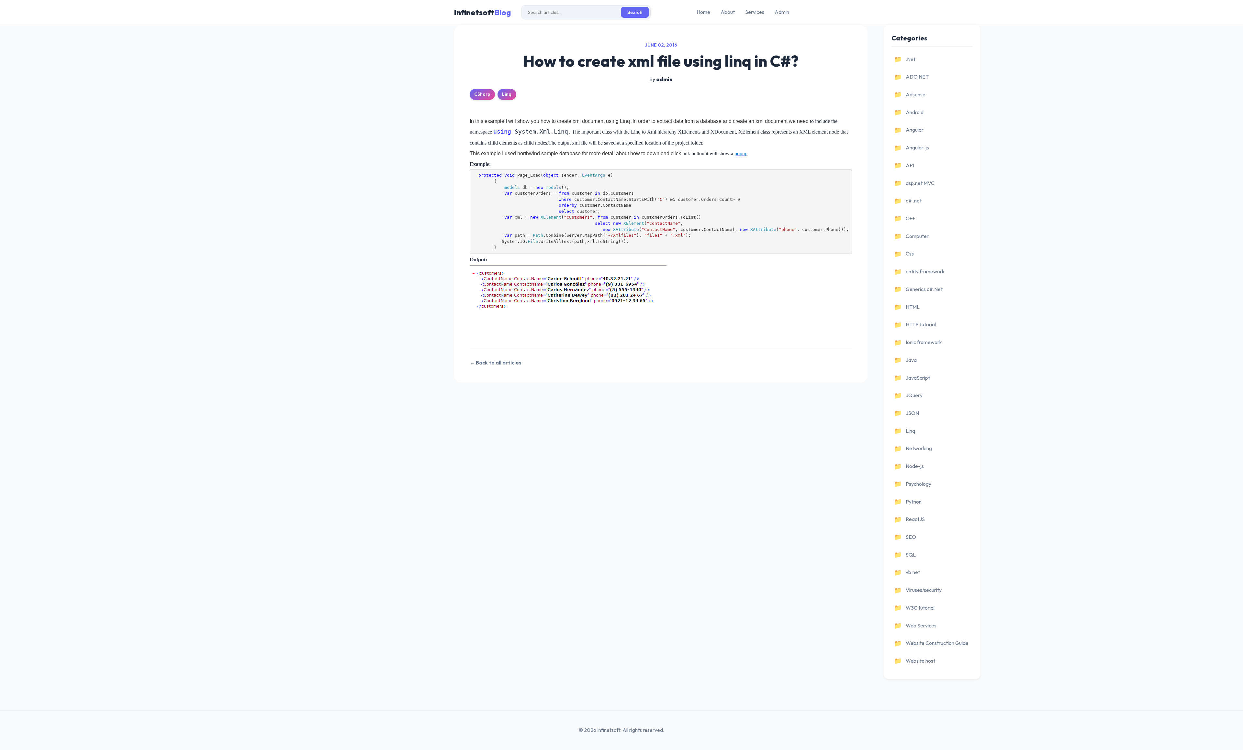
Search (635, 12)
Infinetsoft (482, 12)
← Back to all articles (495, 362)
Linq (506, 94)
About (728, 12)
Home (703, 12)
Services (754, 12)
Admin (782, 12)
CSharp (482, 94)
